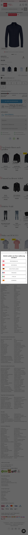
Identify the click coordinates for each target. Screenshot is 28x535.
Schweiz (14, 265)
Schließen (25, 252)
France (14, 272)
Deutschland (14, 268)
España (13, 280)
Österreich (14, 261)
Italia (14, 276)
